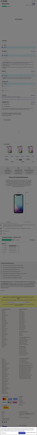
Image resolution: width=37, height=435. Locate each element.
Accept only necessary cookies (31, 432)
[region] (18, 431)
